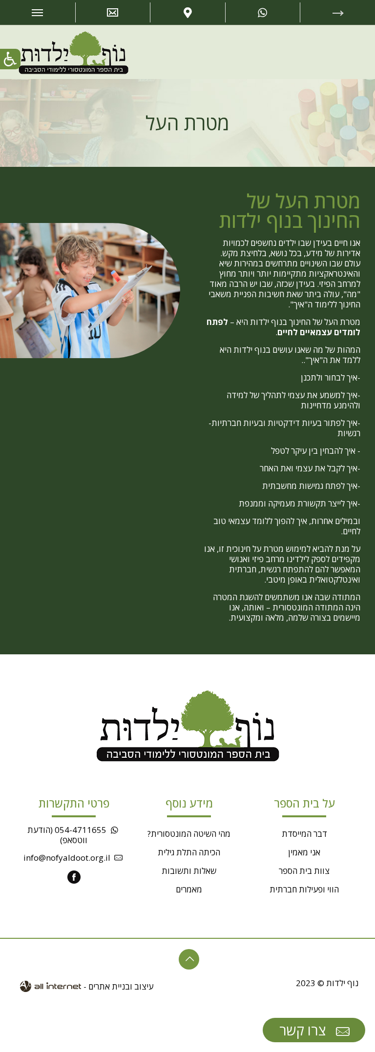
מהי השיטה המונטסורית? (188, 833)
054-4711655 (80, 829)
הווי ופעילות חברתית (304, 889)
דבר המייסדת (304, 833)
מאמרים (189, 889)
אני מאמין (304, 852)
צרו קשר (304, 1030)
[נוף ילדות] (73, 52)
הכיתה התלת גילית (189, 852)
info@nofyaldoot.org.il (66, 857)
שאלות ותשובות (189, 870)
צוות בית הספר (304, 870)
